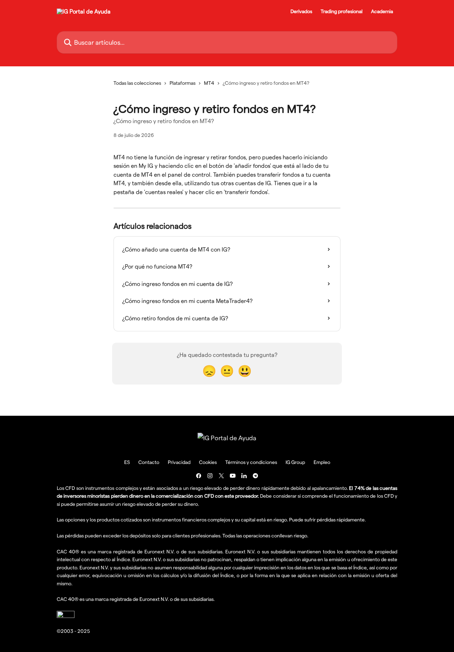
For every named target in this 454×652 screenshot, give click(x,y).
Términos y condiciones (251, 462)
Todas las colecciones (137, 83)
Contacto (148, 462)
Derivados (301, 11)
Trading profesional (341, 11)
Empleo (322, 462)
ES (127, 462)
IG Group (295, 462)
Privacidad (179, 462)
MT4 (209, 83)
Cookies (208, 462)
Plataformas (182, 83)
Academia (382, 11)
